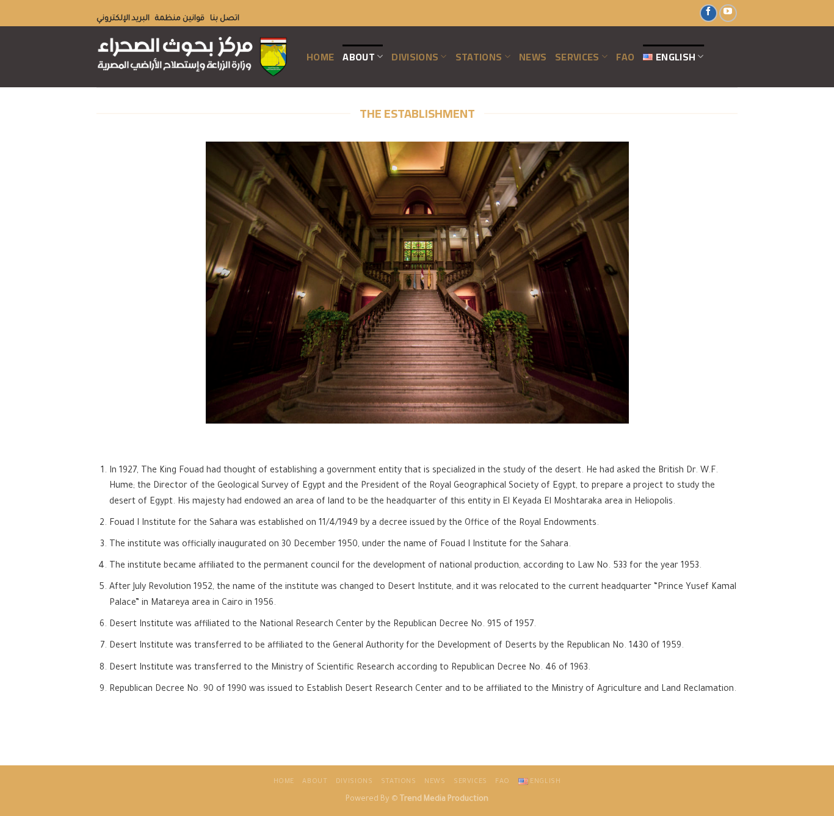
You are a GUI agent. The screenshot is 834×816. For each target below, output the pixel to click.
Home (320, 57)
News (532, 57)
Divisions (414, 57)
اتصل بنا (224, 19)
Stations (478, 57)
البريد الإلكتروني (123, 19)
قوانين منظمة (180, 19)
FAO (625, 57)
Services (577, 57)
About (359, 57)
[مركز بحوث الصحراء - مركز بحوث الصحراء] (192, 57)
